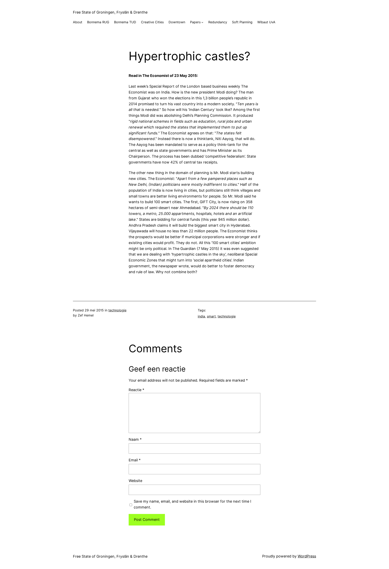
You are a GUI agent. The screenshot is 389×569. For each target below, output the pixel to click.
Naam (135, 439)
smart (211, 316)
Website (135, 481)
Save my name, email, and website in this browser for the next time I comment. (192, 504)
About (77, 22)
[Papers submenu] (202, 22)
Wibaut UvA (266, 22)
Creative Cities (152, 22)
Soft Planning (242, 22)
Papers (195, 22)
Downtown (177, 22)
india (201, 316)
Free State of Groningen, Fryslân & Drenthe (110, 12)
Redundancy (217, 22)
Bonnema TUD (125, 22)
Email (135, 460)
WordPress (307, 556)
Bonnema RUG (98, 22)
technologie (117, 310)
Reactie (136, 390)
